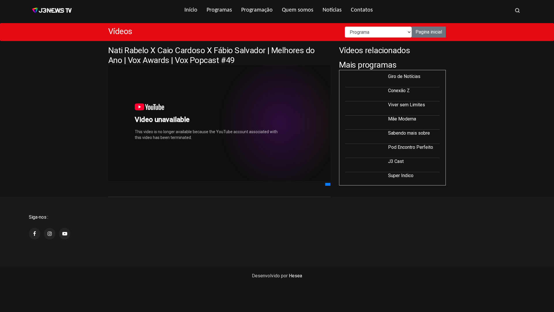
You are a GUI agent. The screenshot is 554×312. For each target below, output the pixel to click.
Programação (257, 10)
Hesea (295, 275)
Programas (219, 10)
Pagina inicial (428, 32)
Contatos (362, 10)
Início (190, 10)
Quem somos (297, 10)
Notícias (332, 10)
